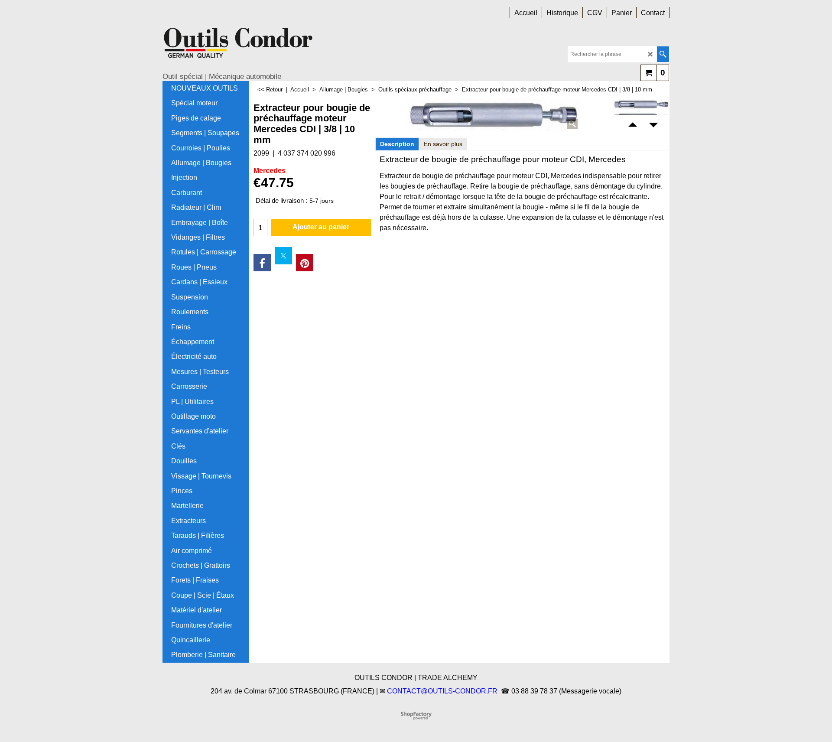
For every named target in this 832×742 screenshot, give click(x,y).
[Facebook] (262, 262)
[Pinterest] (304, 262)
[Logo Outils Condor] (238, 46)
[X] (283, 255)
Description (397, 143)
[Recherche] (662, 54)
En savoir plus (443, 143)
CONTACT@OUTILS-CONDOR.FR (442, 691)
